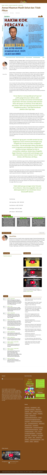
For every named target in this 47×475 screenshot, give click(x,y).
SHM (34, 437)
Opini (25, 218)
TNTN (43, 439)
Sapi (26, 437)
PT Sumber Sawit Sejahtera (30, 433)
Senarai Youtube (29, 291)
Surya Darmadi (10, 349)
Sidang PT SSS (38, 437)
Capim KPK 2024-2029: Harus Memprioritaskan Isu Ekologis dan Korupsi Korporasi (13, 360)
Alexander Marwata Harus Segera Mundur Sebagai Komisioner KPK (13, 339)
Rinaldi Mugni (34, 435)
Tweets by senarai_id (7, 256)
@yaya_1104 (5, 68)
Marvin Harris (41, 423)
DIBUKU (31, 411)
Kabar (3, 5)
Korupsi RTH (27, 421)
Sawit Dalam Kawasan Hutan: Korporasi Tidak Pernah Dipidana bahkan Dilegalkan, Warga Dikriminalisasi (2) (33, 330)
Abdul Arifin (27, 407)
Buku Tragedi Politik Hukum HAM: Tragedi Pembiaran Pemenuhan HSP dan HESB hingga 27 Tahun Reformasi (33, 303)
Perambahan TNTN (28, 427)
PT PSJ (36, 431)
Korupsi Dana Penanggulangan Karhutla (32, 419)
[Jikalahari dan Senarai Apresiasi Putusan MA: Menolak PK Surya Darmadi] (4, 342)
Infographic (40, 413)
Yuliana (31, 441)
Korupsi (6, 5)
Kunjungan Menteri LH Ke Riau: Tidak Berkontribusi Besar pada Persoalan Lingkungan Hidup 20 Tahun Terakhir (38, 222)
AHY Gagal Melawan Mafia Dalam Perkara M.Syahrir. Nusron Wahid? (14, 329)
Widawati (26, 441)
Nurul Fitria (5, 67)
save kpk (29, 437)
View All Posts (41, 232)
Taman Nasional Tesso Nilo (35, 439)
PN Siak (40, 429)
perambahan (35, 425)
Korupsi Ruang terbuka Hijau (36, 421)
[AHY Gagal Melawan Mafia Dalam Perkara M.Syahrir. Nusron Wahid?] (4, 328)
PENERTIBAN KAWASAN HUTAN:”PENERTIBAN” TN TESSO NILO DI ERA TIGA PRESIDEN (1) (33, 335)
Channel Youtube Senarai (13, 461)
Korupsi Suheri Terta (13, 5)
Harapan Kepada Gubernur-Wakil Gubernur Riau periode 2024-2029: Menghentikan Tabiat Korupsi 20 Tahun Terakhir (23, 222)
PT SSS (40, 431)
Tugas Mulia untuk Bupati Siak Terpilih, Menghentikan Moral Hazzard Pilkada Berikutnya (32, 343)
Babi (39, 407)
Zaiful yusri (36, 441)
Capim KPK (27, 411)
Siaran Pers (20, 5)
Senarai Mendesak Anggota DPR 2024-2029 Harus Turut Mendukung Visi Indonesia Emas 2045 (14, 334)
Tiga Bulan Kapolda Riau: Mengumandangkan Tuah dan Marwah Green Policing (32, 321)
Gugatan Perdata (28, 413)
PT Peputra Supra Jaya (29, 431)
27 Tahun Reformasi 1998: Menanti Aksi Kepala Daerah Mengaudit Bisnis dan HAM (33, 339)
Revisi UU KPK (27, 435)
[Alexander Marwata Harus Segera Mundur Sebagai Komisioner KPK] (4, 338)
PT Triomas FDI (39, 433)
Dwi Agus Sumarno (38, 411)
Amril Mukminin (33, 407)
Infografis (35, 413)
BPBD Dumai (38, 409)
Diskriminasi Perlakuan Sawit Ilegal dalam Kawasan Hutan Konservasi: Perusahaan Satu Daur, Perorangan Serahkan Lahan (33, 325)
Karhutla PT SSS (33, 415)
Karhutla (26, 415)
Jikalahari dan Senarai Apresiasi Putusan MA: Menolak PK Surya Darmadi (13, 345)
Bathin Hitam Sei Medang (29, 409)
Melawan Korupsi (28, 425)
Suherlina (27, 439)
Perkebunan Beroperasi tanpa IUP (31, 429)
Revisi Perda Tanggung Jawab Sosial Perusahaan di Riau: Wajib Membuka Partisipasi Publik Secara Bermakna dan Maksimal (33, 315)
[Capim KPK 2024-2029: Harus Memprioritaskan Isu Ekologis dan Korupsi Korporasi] (4, 359)
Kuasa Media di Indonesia (33, 423)
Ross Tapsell (40, 435)
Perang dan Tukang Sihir (38, 427)
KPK (25, 423)
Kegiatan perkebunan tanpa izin (31, 417)
